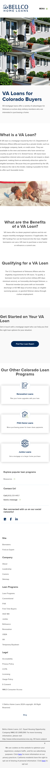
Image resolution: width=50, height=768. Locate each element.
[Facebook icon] (12, 519)
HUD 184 (5, 614)
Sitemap (5, 579)
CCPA (4, 669)
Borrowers (6, 544)
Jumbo (5, 619)
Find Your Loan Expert (25, 344)
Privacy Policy (8, 664)
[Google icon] (6, 519)
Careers (5, 574)
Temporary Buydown (10, 644)
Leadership (6, 569)
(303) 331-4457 (11, 495)
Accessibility (7, 658)
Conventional (7, 598)
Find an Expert (8, 549)
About (4, 564)
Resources (7, 479)
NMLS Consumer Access (12, 689)
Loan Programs (8, 593)
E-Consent (6, 684)
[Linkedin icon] (18, 519)
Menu (42, 9)
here (20, 754)
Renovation (7, 629)
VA (3, 639)
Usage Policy (7, 679)
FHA (4, 603)
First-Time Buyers (9, 608)
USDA (4, 634)
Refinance (6, 624)
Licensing (6, 674)
